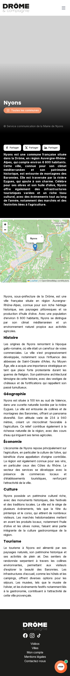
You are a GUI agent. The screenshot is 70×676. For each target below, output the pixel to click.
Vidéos (35, 643)
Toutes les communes (25, 110)
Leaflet (34, 280)
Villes (35, 648)
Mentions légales (35, 656)
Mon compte (35, 652)
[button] (35, 247)
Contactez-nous (35, 661)
